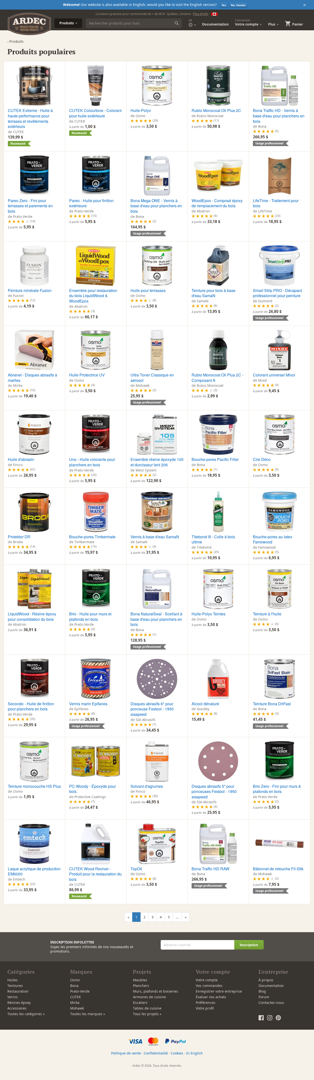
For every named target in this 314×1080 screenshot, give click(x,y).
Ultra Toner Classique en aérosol (152, 377)
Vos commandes (209, 985)
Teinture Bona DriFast (272, 703)
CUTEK (75, 997)
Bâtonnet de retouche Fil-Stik (278, 869)
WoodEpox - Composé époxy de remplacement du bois (217, 203)
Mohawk (77, 1008)
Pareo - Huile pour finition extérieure (91, 203)
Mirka (74, 1002)
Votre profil (205, 1008)
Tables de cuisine (147, 1008)
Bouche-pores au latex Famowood (272, 539)
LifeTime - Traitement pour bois (276, 203)
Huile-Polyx (141, 110)
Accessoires (16, 1008)
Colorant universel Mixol (274, 375)
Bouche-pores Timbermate (92, 537)
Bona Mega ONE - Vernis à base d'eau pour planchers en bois (156, 206)
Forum (264, 997)
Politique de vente (126, 1053)
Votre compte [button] (247, 22)
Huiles (12, 980)
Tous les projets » (147, 1013)
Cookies (177, 1053)
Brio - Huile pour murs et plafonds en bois (90, 616)
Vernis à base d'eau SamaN (155, 537)
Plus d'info (200, 14)
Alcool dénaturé (205, 703)
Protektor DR (19, 537)
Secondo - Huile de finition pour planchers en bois (31, 706)
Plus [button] (272, 24)
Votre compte (207, 980)
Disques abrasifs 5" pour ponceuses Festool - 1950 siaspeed (214, 791)
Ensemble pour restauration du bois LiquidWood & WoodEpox (93, 296)
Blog (262, 991)
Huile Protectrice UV (87, 375)
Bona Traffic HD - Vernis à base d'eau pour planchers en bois (278, 116)
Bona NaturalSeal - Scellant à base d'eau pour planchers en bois (156, 619)
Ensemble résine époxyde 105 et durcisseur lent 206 (157, 462)
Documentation (215, 24)
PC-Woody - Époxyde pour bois (92, 788)
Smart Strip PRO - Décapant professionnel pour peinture (277, 293)
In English (194, 1053)
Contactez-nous (271, 1002)
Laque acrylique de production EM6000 (34, 871)
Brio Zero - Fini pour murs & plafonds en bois (277, 788)
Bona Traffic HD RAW (210, 869)
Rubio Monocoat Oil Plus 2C (216, 110)
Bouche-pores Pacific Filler (215, 459)
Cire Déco (262, 459)
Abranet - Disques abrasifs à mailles (32, 377)
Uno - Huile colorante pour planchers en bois (92, 462)
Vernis (12, 997)
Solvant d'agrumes (147, 786)
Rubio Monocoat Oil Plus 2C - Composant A (217, 377)
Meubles (140, 980)
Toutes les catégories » (26, 1013)
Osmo (75, 980)
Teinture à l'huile (267, 614)
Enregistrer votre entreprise (219, 991)
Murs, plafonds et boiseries (155, 991)
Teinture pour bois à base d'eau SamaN (214, 293)
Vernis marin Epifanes (88, 703)
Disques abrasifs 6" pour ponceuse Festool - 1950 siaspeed (152, 709)
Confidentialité (156, 1053)
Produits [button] (67, 23)
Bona (74, 985)
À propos (266, 980)
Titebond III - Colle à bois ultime (213, 539)
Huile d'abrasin (21, 459)
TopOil (136, 869)
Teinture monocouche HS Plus (34, 786)
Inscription (249, 944)
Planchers (141, 985)
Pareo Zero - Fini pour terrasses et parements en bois (30, 206)
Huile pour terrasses (148, 290)
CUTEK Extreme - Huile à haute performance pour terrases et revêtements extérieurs (30, 118)
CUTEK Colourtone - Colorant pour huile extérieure (95, 113)
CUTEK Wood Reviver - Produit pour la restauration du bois (95, 874)
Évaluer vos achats (211, 997)
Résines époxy (19, 1002)
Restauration (17, 991)
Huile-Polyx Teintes (208, 614)
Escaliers (140, 1002)
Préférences (205, 1002)
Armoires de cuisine (149, 997)
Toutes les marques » (87, 1013)
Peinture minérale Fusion (30, 290)
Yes (224, 5)
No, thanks (238, 5)
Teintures (15, 985)
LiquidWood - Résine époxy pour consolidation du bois (32, 616)
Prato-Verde (80, 991)
